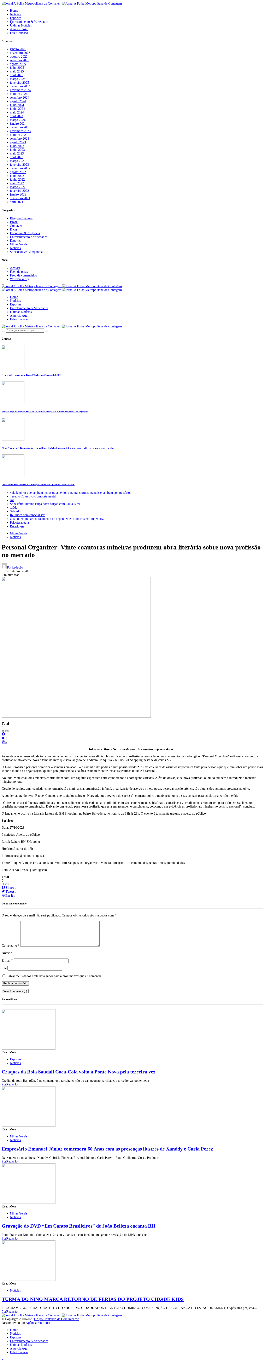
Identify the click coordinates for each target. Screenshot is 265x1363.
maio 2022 (17, 183)
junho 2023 (17, 149)
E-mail (7, 960)
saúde (13, 507)
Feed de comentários (23, 275)
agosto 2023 (18, 142)
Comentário (10, 945)
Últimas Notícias (21, 25)
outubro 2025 (19, 56)
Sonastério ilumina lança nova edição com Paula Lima (45, 504)
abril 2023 (16, 157)
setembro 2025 (19, 60)
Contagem (16, 225)
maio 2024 (17, 112)
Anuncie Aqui (19, 29)
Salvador (16, 511)
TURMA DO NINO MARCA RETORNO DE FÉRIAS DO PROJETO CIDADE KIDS (93, 1299)
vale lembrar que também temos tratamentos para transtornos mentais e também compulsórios (70, 492)
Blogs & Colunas (21, 218)
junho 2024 (17, 108)
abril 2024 (16, 116)
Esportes (15, 18)
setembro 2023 (19, 138)
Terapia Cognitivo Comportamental (33, 496)
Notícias (15, 14)
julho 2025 (17, 67)
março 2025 (17, 79)
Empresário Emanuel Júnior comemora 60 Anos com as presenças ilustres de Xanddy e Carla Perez (107, 1149)
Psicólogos (17, 526)
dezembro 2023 (20, 127)
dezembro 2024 (20, 86)
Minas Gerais (18, 244)
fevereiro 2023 (19, 164)
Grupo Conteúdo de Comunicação (56, 1319)
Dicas (13, 229)
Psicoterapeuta (19, 522)
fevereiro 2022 (19, 190)
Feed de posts (19, 271)
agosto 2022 (18, 172)
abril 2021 (16, 202)
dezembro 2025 (20, 52)
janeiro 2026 (18, 49)
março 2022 (17, 187)
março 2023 (17, 161)
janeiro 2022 (18, 194)
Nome (7, 953)
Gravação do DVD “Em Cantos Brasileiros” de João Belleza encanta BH (78, 1226)
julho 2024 (17, 105)
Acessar (15, 268)
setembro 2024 (19, 97)
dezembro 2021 (20, 198)
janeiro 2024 (18, 123)
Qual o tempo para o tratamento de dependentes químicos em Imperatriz (57, 518)
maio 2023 (17, 153)
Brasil (14, 222)
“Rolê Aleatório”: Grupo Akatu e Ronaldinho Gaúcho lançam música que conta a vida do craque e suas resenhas (58, 448)
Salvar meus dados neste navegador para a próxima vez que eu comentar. (54, 976)
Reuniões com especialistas (27, 515)
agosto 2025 (18, 64)
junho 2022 (17, 179)
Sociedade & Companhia (26, 252)
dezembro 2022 (20, 168)
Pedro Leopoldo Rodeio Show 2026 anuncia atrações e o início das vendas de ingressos (45, 411)
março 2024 (17, 120)
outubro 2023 (19, 134)
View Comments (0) (15, 991)
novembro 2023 (20, 131)
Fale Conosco (19, 33)
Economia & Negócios (25, 233)
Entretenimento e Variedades (28, 237)
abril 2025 (16, 75)
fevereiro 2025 (19, 82)
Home (14, 10)
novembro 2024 (20, 90)
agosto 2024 (18, 101)
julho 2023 (17, 146)
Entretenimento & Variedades (29, 21)
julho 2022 (17, 175)
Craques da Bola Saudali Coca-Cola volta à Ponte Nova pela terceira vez (78, 1071)
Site (4, 968)
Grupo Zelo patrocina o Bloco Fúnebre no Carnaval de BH (31, 375)
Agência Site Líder (38, 1322)
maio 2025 (17, 71)
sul (12, 500)
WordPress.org (19, 279)
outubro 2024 (19, 93)
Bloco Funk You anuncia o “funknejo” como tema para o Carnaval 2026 (38, 484)
